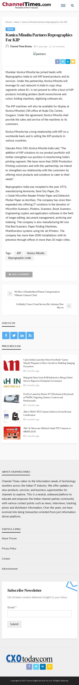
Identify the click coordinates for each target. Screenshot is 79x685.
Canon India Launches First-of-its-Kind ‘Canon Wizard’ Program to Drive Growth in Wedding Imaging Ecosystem (49, 363)
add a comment (20, 274)
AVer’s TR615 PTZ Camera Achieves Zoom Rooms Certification (47, 413)
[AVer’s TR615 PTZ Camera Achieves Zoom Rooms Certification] (12, 416)
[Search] (72, 5)
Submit (14, 624)
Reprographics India (19, 258)
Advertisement (10, 569)
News (10, 29)
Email (12, 607)
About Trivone (9, 538)
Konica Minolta (35, 253)
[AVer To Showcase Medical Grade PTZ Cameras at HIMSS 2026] (12, 433)
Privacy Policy (9, 549)
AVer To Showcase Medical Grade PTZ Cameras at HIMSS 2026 (47, 430)
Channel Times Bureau (21, 46)
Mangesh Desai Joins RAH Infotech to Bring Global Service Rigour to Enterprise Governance (48, 379)
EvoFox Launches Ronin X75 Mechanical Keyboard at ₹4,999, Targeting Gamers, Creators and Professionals (48, 397)
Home (8, 22)
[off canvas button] (63, 5)
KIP (19, 253)
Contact (6, 559)
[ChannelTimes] (27, 5)
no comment (58, 46)
